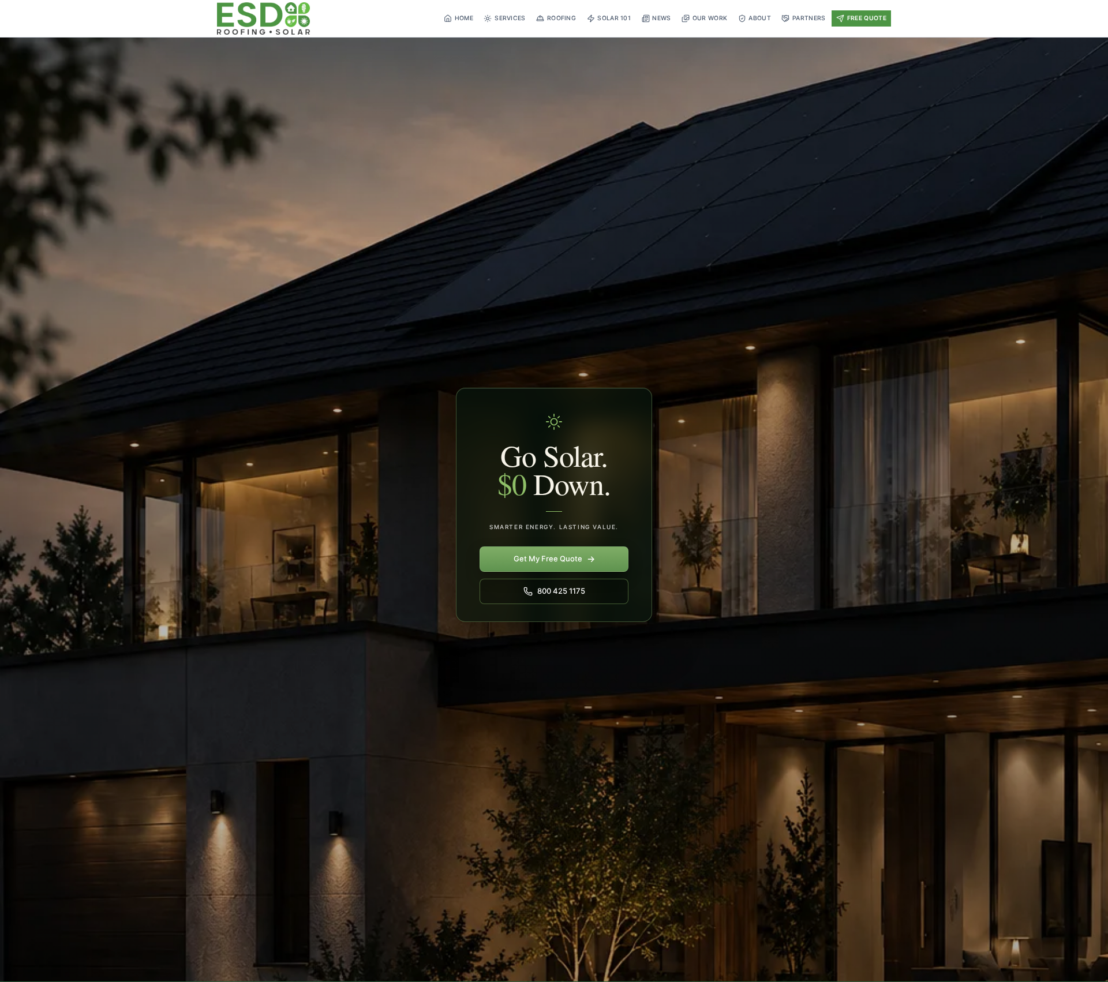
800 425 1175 (561, 590)
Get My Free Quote (554, 558)
